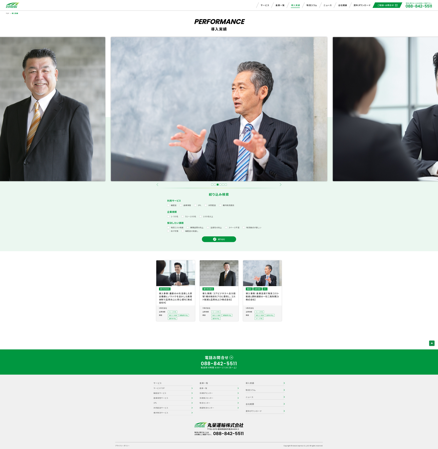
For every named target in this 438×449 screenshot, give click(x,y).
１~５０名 (174, 216)
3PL (199, 205)
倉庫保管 (187, 205)
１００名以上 (208, 216)
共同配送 (212, 205)
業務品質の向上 (197, 227)
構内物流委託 (228, 205)
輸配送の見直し (191, 231)
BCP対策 (175, 231)
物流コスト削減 (177, 227)
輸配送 (174, 205)
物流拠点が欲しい (253, 227)
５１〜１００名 (190, 216)
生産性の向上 (216, 227)
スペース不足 (234, 227)
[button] (158, 184)
